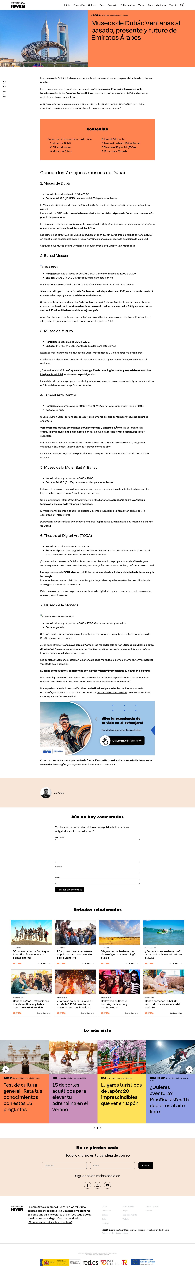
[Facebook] (87, 1185)
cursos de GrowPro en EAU (112, 692)
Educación (79, 5)
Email (57, 877)
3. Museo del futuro (61, 151)
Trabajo (173, 5)
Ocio (102, 5)
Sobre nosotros (152, 1206)
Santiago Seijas (109, 15)
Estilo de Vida (128, 5)
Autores (148, 1210)
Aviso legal (106, 1233)
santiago (59, 793)
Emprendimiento (157, 5)
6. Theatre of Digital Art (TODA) (119, 147)
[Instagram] (97, 1185)
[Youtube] (107, 1185)
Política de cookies (120, 1233)
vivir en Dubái (56, 416)
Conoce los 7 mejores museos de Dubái (70, 139)
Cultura (92, 5)
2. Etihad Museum (60, 147)
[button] (5, 1069)
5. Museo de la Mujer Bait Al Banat (121, 143)
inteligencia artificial (51, 374)
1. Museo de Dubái (60, 143)
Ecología (112, 5)
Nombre (58, 867)
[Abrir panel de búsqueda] (182, 5)
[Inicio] (18, 5)
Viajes (141, 5)
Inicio (67, 5)
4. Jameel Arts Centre (113, 139)
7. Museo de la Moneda (114, 151)
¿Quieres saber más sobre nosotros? (50, 1222)
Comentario (60, 837)
